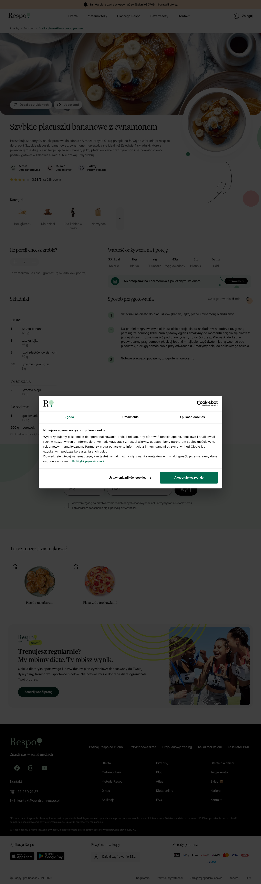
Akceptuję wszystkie (188, 477)
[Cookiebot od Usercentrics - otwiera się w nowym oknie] (200, 403)
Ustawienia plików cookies (127, 477)
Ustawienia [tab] (130, 417)
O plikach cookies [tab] (191, 417)
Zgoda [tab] (69, 417)
